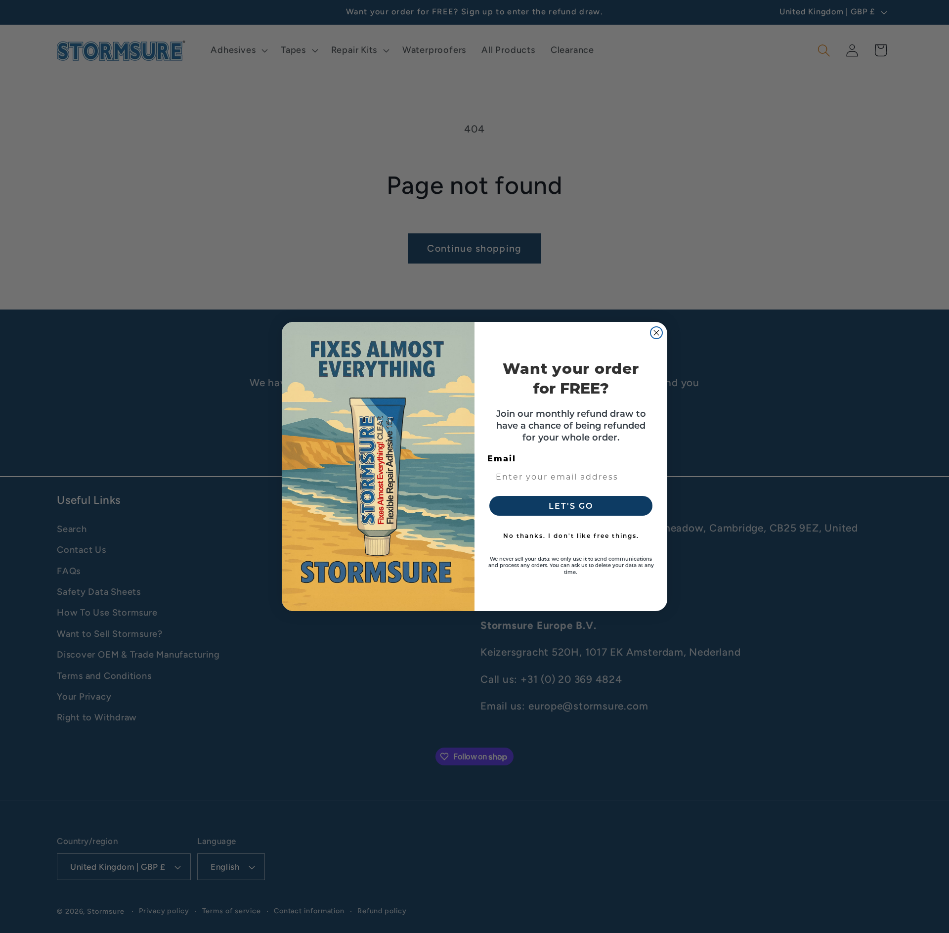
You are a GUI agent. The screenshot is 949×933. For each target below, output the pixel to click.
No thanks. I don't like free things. (571, 535)
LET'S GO (571, 505)
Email (501, 458)
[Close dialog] (656, 333)
